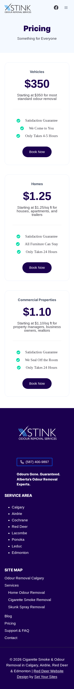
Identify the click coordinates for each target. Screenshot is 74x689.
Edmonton (20, 553)
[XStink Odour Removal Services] (37, 434)
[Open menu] (65, 7)
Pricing (10, 623)
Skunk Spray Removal (26, 607)
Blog (8, 616)
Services (12, 585)
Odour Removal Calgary (24, 578)
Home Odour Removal (26, 593)
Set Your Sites (45, 677)
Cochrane (20, 520)
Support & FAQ (17, 631)
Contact (11, 638)
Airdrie (17, 514)
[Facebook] (56, 7)
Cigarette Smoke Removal (29, 600)
